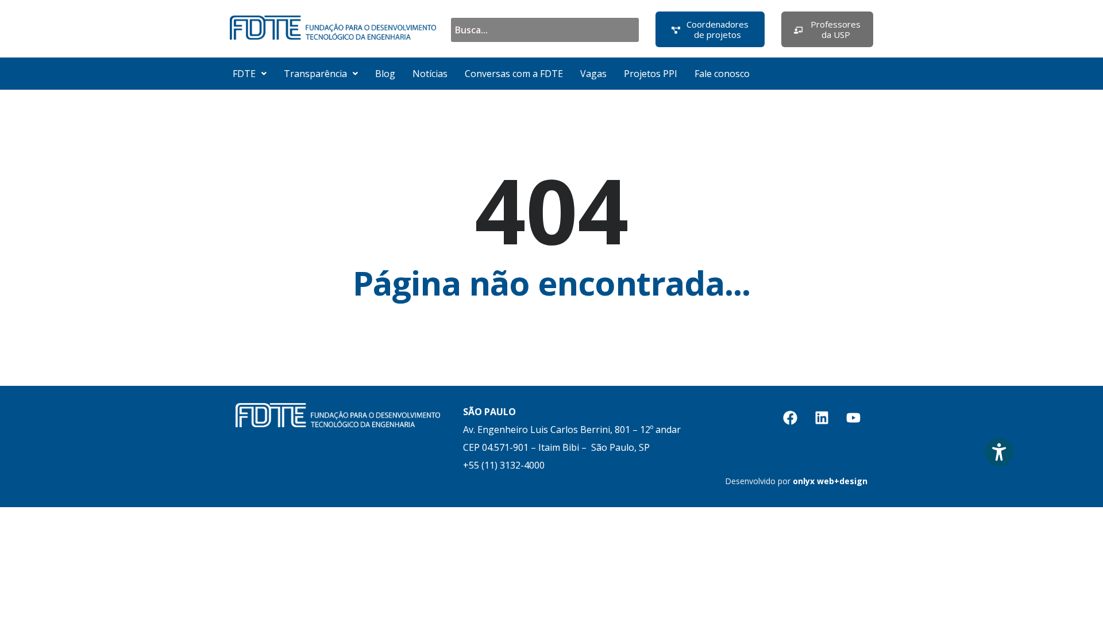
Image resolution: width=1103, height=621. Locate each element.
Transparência (315, 73)
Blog (385, 73)
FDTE (244, 73)
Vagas (593, 73)
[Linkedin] (821, 417)
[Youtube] (853, 417)
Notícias (430, 73)
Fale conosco (722, 73)
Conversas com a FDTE (514, 73)
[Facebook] (790, 417)
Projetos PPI (650, 73)
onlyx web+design (830, 481)
